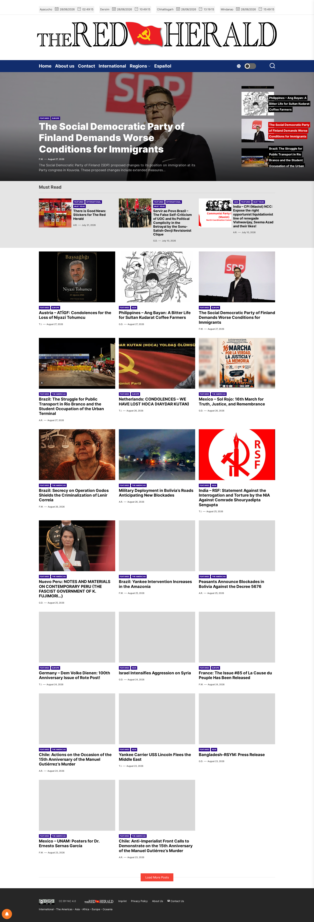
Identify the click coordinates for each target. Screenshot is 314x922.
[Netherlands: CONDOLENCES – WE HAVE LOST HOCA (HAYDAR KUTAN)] (157, 363)
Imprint (122, 901)
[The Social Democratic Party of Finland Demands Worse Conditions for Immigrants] (237, 276)
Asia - (78, 909)
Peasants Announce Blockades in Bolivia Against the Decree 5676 (231, 584)
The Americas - (65, 909)
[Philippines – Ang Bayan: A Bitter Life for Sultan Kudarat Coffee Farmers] (157, 276)
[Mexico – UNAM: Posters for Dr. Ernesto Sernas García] (77, 805)
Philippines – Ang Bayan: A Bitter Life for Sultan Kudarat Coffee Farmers (155, 315)
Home (45, 66)
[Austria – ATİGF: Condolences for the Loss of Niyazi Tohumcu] (77, 276)
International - (47, 909)
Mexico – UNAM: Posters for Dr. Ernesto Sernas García (69, 843)
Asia (236, 202)
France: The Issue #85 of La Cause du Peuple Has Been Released (235, 675)
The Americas (59, 394)
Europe (55, 118)
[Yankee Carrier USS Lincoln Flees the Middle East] (157, 718)
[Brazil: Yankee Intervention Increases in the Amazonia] (157, 545)
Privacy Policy (139, 901)
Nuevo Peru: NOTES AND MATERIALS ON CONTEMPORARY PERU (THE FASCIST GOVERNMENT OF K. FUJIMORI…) (74, 588)
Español (162, 66)
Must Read (79, 206)
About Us (157, 901)
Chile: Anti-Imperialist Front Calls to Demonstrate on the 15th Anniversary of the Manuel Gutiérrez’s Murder (156, 846)
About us (64, 66)
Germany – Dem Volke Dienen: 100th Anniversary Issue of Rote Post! (74, 675)
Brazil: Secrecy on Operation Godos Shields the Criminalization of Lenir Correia (74, 495)
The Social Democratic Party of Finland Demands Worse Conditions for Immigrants (112, 138)
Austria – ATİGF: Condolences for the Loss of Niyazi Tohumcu (75, 315)
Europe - (97, 909)
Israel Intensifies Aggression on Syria (155, 673)
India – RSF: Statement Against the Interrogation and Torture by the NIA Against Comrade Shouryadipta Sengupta (234, 497)
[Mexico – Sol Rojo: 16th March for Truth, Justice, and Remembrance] (237, 363)
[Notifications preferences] (7, 914)
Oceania (107, 909)
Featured (44, 118)
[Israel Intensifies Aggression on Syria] (157, 637)
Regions (138, 66)
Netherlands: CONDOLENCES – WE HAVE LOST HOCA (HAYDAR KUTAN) (154, 401)
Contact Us (177, 901)
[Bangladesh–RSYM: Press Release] (237, 718)
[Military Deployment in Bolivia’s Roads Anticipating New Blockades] (157, 454)
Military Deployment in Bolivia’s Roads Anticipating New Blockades (156, 492)
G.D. (155, 240)
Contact (86, 66)
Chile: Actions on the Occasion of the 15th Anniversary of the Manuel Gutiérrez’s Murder (75, 759)
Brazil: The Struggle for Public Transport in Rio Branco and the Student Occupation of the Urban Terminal (71, 406)
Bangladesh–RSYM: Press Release (232, 754)
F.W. (41, 159)
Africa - (87, 909)
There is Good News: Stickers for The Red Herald (89, 215)
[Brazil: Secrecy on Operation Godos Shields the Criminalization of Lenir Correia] (77, 454)
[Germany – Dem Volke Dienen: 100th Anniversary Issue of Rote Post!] (77, 637)
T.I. (40, 324)
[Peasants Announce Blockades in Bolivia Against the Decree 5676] (237, 545)
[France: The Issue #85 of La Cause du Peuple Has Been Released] (237, 637)
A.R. (75, 225)
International (112, 66)
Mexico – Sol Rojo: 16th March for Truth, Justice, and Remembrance (232, 401)
